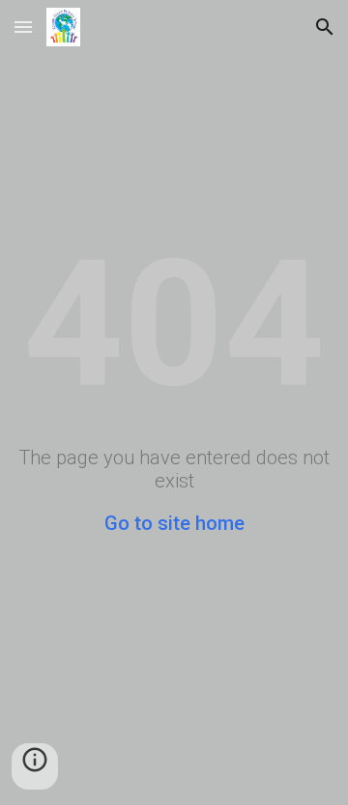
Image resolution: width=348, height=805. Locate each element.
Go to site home (174, 523)
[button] (23, 26)
